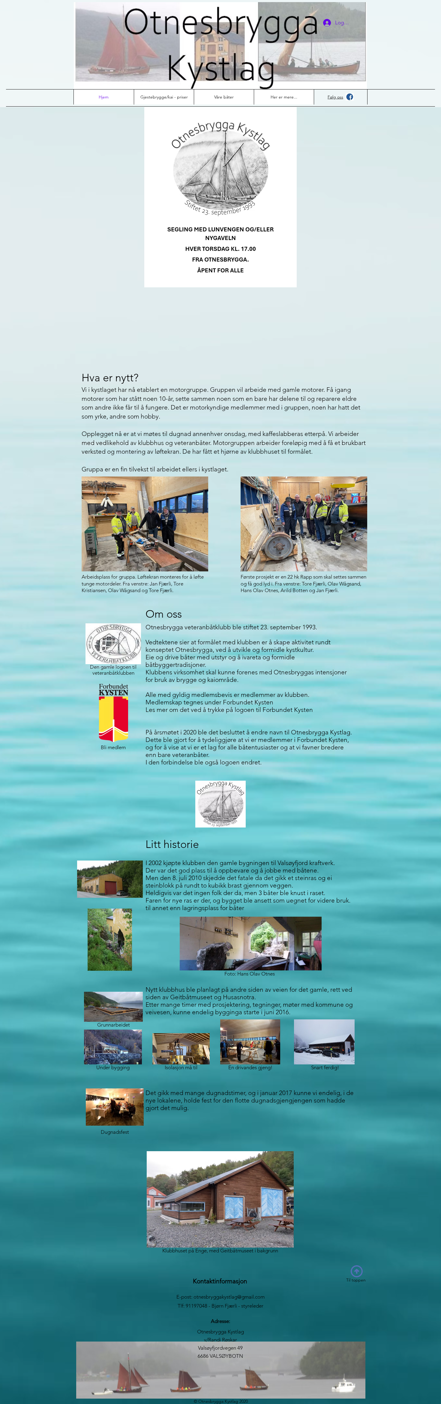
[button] (284, 96)
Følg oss (335, 97)
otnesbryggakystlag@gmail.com (229, 1297)
